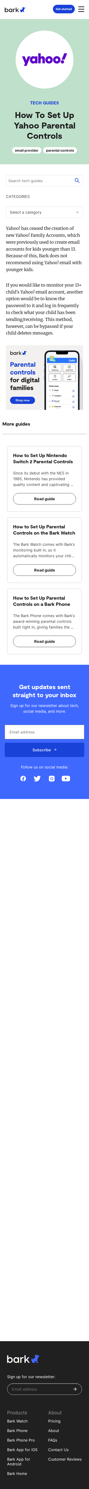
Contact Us (58, 1449)
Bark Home (17, 1473)
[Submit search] (77, 180)
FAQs (52, 1440)
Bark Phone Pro (21, 1440)
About (53, 1430)
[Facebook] (23, 779)
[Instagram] (52, 779)
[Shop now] (44, 377)
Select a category (26, 212)
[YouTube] (66, 779)
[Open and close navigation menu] (80, 9)
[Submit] (75, 1389)
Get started (64, 9)
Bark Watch (17, 1421)
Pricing (54, 1421)
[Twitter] (37, 779)
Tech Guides (44, 102)
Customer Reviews (65, 1459)
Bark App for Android (18, 1462)
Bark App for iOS (22, 1449)
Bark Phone (17, 1430)
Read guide (44, 498)
